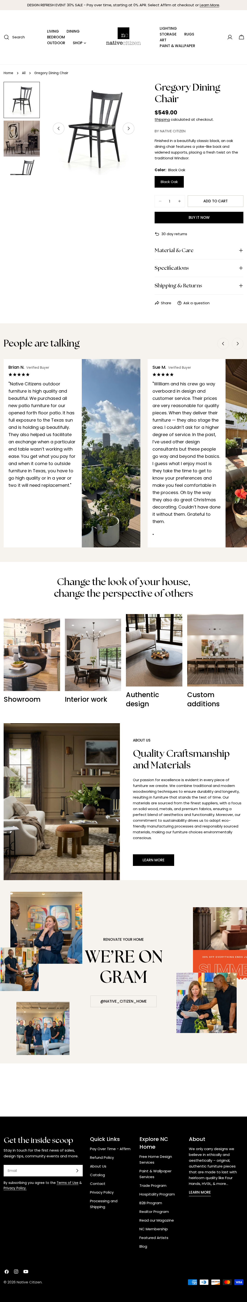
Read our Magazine (156, 1220)
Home (8, 73)
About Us (98, 1166)
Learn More (209, 4)
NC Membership (153, 1228)
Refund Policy (102, 1157)
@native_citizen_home (123, 1001)
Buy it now (199, 217)
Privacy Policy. (15, 1188)
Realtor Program (154, 1211)
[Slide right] (128, 128)
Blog (143, 1246)
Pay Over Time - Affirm (110, 1148)
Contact (97, 1183)
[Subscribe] (77, 1171)
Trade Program (152, 1185)
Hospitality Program (157, 1194)
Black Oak (169, 181)
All (24, 73)
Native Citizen (29, 1282)
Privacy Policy (102, 1192)
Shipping (162, 119)
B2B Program (150, 1202)
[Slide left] (58, 128)
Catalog (97, 1174)
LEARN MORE (200, 1192)
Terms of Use (67, 1183)
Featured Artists (153, 1237)
